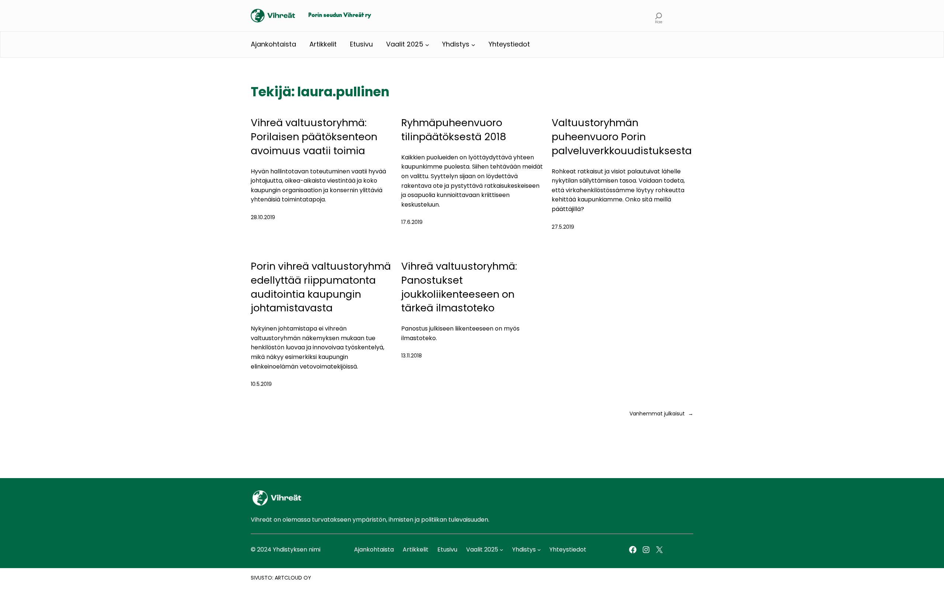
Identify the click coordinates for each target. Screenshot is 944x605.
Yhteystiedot (509, 44)
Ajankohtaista (273, 44)
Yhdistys (455, 44)
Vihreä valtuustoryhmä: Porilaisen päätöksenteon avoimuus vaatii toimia (314, 137)
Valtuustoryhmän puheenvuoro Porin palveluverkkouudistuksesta (622, 137)
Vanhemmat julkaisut (661, 413)
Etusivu (361, 44)
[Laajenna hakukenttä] (659, 16)
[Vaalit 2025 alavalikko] (427, 44)
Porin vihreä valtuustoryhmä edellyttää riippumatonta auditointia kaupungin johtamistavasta (321, 287)
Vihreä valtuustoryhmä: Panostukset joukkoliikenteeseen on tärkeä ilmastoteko (459, 287)
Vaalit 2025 (404, 44)
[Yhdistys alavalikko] (473, 44)
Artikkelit (323, 44)
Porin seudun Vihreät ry (339, 15)
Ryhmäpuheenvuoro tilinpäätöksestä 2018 (453, 130)
